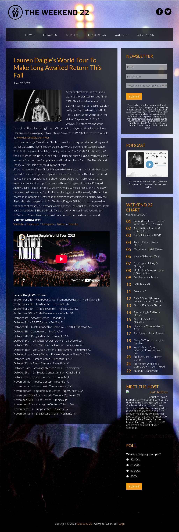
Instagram (48, 224)
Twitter (61, 224)
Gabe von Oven (151, 256)
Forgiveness (141, 277)
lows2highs (140, 347)
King (136, 256)
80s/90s (135, 470)
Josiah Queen (155, 249)
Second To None (144, 221)
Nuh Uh (138, 370)
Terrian (158, 305)
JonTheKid (158, 366)
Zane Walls (152, 370)
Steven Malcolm (153, 301)
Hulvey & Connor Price (147, 229)
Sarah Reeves (156, 333)
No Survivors (142, 356)
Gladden (139, 322)
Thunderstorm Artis (148, 328)
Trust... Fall (140, 242)
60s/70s (135, 465)
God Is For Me (143, 305)
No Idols (139, 270)
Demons (139, 249)
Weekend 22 (84, 523)
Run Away (140, 333)
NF (144, 291)
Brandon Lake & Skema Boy (149, 271)
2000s (134, 476)
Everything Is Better (146, 312)
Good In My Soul (144, 319)
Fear (137, 291)
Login (121, 523)
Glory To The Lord (145, 340)
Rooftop (139, 263)
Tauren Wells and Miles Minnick (149, 222)
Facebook (33, 224)
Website (18, 224)
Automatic (140, 228)
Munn (154, 277)
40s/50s (135, 459)
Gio (149, 284)
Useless (139, 326)
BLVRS (158, 235)
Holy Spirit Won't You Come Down (146, 365)
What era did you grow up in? (143, 454)
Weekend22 (48, 12)
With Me (139, 284)
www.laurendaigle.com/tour (32, 137)
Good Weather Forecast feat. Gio (148, 350)
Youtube (73, 224)
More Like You (143, 235)
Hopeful (139, 315)
